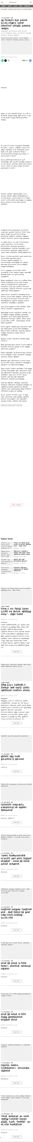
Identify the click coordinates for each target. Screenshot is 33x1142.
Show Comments (16, 505)
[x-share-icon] (5, 61)
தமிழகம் (3, 6)
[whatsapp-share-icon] (2, 61)
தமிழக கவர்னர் (5, 405)
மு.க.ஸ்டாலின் (12, 714)
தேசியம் (9, 6)
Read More (16, 651)
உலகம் (15, 6)
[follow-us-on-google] (30, 60)
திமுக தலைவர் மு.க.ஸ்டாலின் (15, 405)
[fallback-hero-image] (7, 545)
